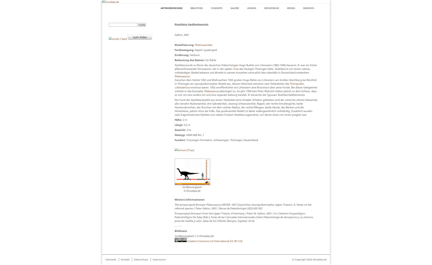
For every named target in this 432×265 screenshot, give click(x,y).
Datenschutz (141, 259)
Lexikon (251, 8)
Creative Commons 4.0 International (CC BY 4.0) (214, 241)
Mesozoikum (271, 8)
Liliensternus (182, 87)
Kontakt (125, 259)
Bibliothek (197, 8)
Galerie (235, 8)
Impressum (159, 259)
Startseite (110, 259)
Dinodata (308, 8)
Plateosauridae (203, 45)
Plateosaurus (182, 76)
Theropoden (297, 83)
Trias (236, 69)
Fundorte (216, 8)
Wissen (291, 8)
